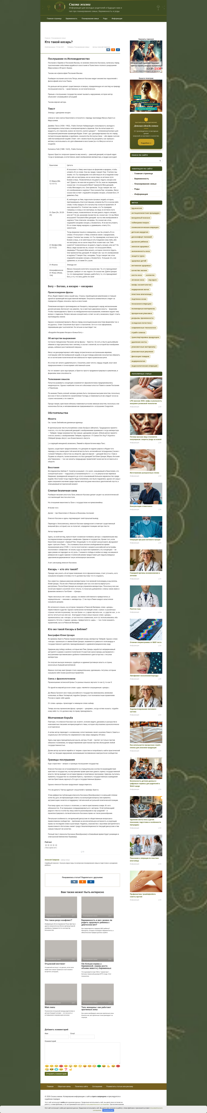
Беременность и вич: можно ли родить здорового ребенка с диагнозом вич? (96, 922)
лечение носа (138, 280)
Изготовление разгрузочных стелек (144, 473)
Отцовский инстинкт (55, 964)
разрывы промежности (143, 318)
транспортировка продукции (145, 337)
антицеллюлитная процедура (145, 213)
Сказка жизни (79, 4)
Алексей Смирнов (52, 860)
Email (72, 1033)
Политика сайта (81, 1086)
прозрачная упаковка (142, 313)
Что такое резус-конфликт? (58, 920)
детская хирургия (140, 232)
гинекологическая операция (145, 227)
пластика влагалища (141, 294)
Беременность (71, 19)
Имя (46, 1033)
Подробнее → (146, 143)
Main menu (50, 1007)
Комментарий (50, 1041)
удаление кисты (139, 342)
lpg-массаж (137, 208)
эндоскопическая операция (144, 366)
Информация (117, 19)
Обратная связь (64, 1086)
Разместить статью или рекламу (119, 1086)
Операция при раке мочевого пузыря (145, 540)
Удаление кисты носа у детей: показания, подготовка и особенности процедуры (145, 822)
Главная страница (54, 19)
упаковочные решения (142, 351)
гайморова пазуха (140, 222)
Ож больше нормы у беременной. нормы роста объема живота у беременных (96, 966)
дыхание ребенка (140, 241)
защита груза (138, 256)
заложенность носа (141, 251)
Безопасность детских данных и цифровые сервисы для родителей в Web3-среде (145, 783)
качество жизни (139, 270)
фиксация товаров (140, 356)
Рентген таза (135, 609)
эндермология (138, 361)
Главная (50, 1086)
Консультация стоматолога (141, 506)
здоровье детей (139, 261)
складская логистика (141, 323)
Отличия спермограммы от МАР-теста (146, 642)
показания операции (141, 304)
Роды (105, 19)
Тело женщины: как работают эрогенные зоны (96, 1008)
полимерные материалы (143, 308)
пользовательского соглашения (97, 1104)
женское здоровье (140, 246)
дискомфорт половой (142, 237)
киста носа (137, 275)
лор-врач (152, 280)
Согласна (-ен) (108, 1110)
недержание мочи (140, 289)
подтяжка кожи (139, 299)
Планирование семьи (90, 19)
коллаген (150, 275)
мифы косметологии (141, 285)
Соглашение (97, 1086)
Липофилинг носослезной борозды (144, 676)
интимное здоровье (141, 265)
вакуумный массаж (141, 218)
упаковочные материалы (144, 347)
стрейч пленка (138, 332)
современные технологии (144, 327)
